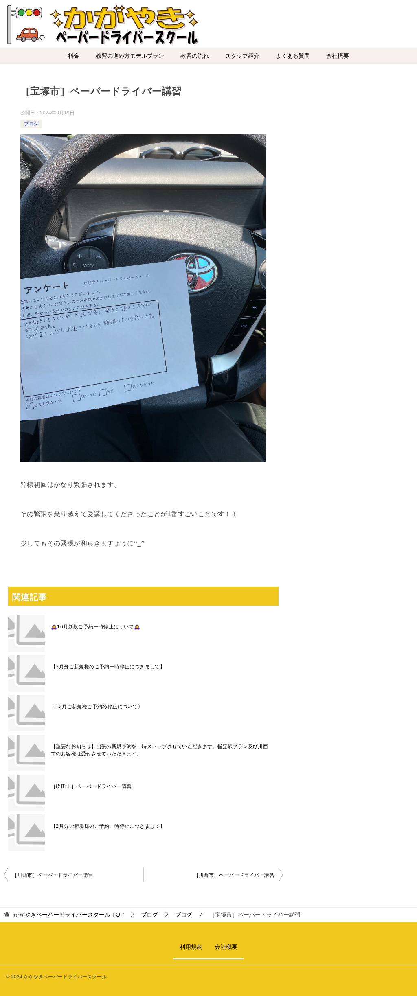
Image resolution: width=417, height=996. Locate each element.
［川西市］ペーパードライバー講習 (52, 875)
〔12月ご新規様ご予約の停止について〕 (97, 706)
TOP (68, 914)
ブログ (31, 124)
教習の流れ (194, 56)
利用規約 (191, 946)
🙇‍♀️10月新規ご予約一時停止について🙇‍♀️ (95, 627)
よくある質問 (293, 56)
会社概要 (337, 56)
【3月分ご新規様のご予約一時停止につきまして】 (108, 667)
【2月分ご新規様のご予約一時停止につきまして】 (108, 826)
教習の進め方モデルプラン (130, 56)
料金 (73, 56)
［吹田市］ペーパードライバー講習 (91, 786)
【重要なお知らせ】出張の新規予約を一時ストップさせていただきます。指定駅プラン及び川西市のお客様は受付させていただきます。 (159, 750)
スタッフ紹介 (242, 56)
